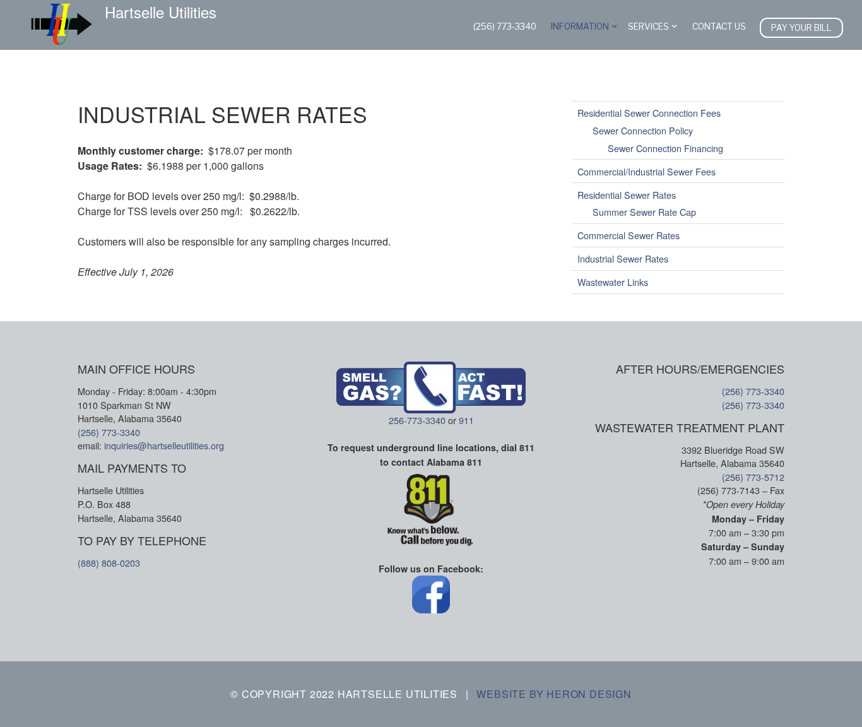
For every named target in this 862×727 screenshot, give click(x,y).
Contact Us (719, 26)
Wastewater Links (612, 281)
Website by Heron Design (553, 694)
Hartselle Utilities (160, 12)
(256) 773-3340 (504, 26)
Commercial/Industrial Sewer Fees (646, 170)
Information (580, 26)
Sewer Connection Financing (665, 147)
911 (466, 420)
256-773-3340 (417, 420)
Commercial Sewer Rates (628, 235)
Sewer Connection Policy (643, 130)
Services (648, 26)
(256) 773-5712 (753, 476)
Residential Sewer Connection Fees (649, 112)
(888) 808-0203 (109, 562)
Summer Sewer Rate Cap (644, 211)
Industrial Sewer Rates (622, 258)
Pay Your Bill (801, 28)
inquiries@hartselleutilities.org (164, 445)
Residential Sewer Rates (626, 194)
